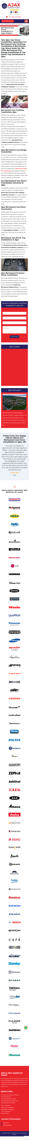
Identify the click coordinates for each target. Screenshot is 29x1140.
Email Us (5, 1123)
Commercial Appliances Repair (10, 1095)
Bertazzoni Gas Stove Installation (13, 24)
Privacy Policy (5, 1113)
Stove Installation (6, 1111)
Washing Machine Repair (8, 1102)
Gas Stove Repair (6, 1097)
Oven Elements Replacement (9, 1100)
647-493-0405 (7, 1125)
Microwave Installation (7, 1107)
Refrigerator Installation (7, 1109)
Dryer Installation (6, 1105)
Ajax (2, 24)
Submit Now (14, 336)
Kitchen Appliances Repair (8, 1099)
